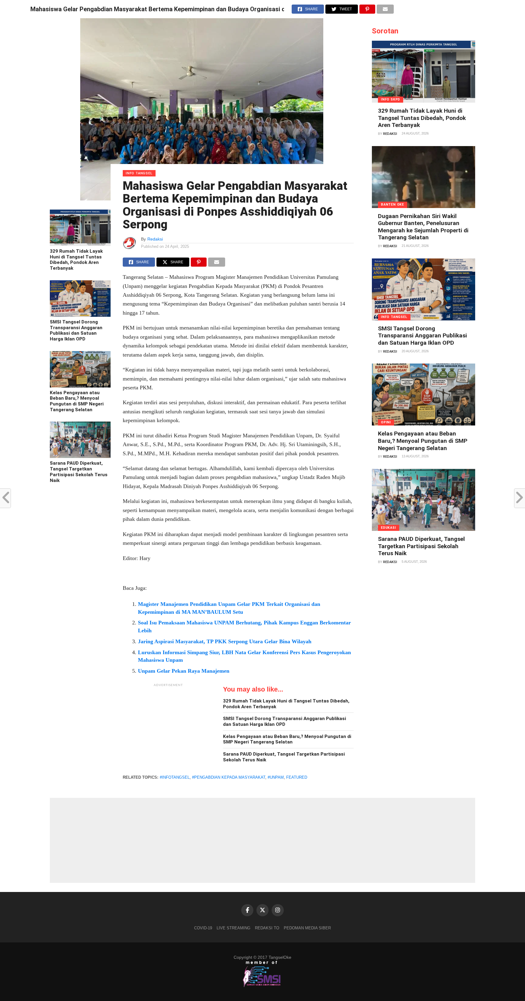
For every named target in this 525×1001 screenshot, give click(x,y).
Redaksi (155, 239)
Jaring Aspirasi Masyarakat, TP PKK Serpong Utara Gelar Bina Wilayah (224, 641)
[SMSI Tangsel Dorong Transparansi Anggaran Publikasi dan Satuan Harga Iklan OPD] (80, 315)
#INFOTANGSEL (175, 777)
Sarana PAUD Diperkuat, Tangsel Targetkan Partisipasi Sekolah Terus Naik (79, 471)
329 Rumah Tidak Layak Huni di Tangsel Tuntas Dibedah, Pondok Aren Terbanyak (76, 259)
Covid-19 (203, 928)
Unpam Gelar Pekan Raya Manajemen (183, 671)
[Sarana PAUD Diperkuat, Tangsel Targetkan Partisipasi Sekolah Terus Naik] (80, 456)
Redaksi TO (267, 928)
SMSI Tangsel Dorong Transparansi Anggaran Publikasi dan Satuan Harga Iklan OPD (76, 330)
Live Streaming (233, 928)
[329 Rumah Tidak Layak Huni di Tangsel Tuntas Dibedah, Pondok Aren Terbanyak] (80, 244)
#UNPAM (276, 777)
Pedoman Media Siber (307, 928)
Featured (296, 777)
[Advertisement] (168, 728)
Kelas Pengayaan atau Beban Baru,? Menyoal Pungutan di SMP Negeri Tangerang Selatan (77, 401)
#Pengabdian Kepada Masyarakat (228, 777)
